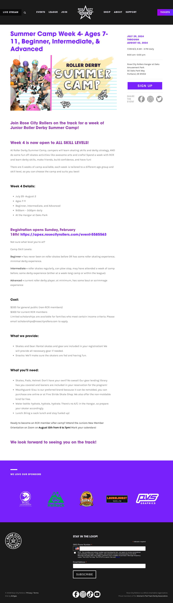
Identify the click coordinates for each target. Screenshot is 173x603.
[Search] (25, 12)
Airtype (14, 596)
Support (131, 12)
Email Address (80, 562)
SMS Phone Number (82, 544)
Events (40, 12)
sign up (144, 86)
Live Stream (10, 12)
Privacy (29, 593)
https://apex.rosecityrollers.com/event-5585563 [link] (63, 234)
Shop (107, 12)
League (53, 12)
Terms (118, 557)
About (118, 12)
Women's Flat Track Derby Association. (152, 596)
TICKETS (165, 12)
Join (64, 12)
